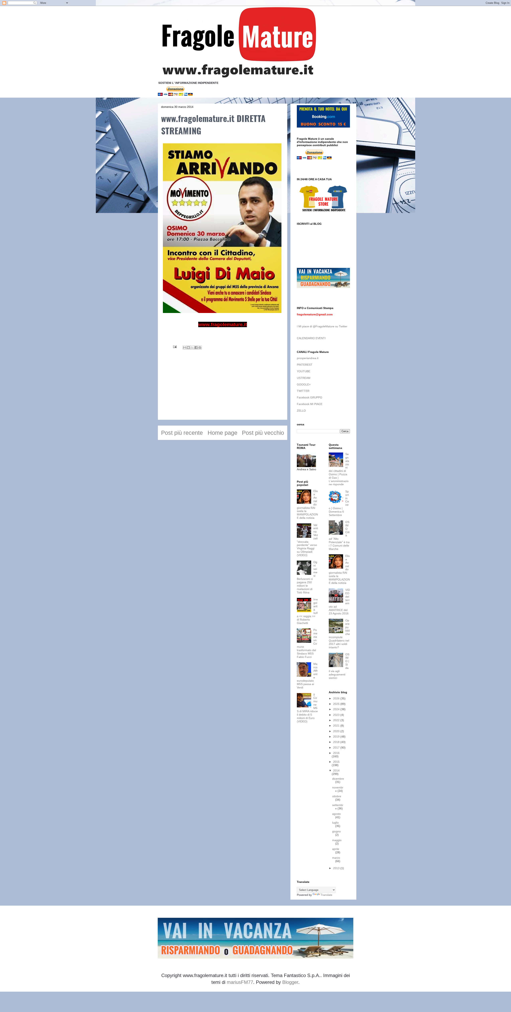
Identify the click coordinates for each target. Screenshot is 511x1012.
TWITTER (303, 390)
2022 (336, 720)
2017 (336, 747)
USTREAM (303, 377)
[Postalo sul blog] (188, 348)
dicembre (338, 778)
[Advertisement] (223, 392)
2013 (336, 868)
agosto (336, 813)
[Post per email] (174, 346)
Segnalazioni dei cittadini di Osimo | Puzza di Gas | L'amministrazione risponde (339, 469)
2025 (336, 703)
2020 (336, 731)
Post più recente (182, 433)
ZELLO (301, 410)
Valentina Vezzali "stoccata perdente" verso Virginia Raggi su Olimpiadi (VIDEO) (307, 540)
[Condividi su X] (192, 348)
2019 (336, 736)
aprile (335, 849)
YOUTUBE (303, 371)
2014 (336, 770)
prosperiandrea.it (307, 358)
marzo (336, 857)
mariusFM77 (240, 982)
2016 (336, 753)
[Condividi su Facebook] (196, 348)
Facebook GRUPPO (309, 397)
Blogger (290, 982)
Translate (326, 894)
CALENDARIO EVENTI (311, 338)
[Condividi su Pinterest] (200, 348)
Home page (222, 433)
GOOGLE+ (304, 384)
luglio (335, 822)
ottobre (336, 796)
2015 (336, 761)
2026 (336, 698)
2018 (336, 742)
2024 (336, 709)
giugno (336, 831)
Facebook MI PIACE (309, 404)
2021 (336, 725)
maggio (337, 840)
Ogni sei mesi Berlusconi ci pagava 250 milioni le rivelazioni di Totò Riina (307, 577)
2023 (336, 714)
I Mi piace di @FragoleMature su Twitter (322, 326)
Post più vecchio (263, 433)
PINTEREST (304, 364)
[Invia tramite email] (185, 348)
